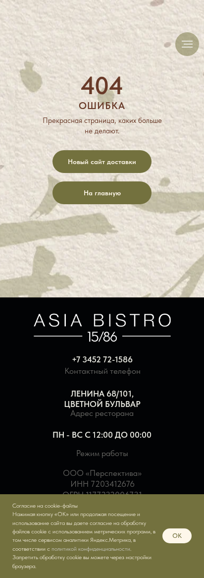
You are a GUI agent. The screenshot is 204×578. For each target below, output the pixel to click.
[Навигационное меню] (187, 44)
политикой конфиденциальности (90, 548)
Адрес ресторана (102, 413)
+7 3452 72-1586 (102, 359)
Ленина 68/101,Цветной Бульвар (102, 399)
